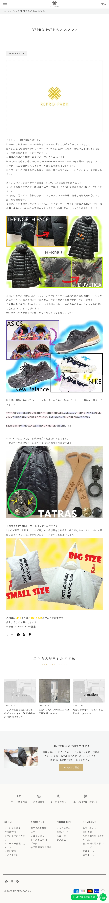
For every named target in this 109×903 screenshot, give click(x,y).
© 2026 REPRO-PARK (17, 891)
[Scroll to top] (103, 890)
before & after (17, 53)
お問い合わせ (90, 828)
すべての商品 (64, 828)
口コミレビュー (39, 836)
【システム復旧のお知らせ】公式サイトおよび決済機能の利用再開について (19, 713)
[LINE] (17, 882)
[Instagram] (11, 882)
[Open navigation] (25, 4)
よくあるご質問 (39, 839)
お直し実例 (10, 851)
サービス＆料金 (12, 828)
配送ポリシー (90, 851)
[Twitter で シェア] (24, 635)
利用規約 (87, 832)
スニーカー (62, 836)
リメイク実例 (11, 855)
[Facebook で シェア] (18, 635)
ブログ (14, 11)
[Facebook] (6, 882)
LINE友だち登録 (71, 767)
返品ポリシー (90, 855)
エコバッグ (62, 832)
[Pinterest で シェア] (30, 635)
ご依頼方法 (10, 832)
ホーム (7, 11)
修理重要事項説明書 (41, 847)
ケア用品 (61, 839)
